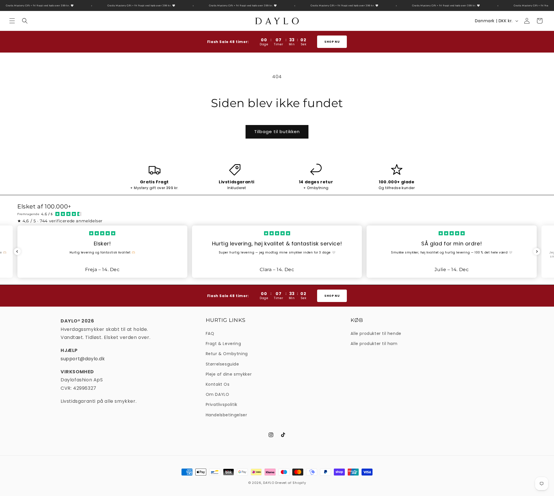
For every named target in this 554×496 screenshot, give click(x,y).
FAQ (210, 333)
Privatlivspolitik (221, 404)
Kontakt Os (218, 384)
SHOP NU (332, 42)
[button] (12, 20)
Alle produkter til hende (376, 333)
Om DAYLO (217, 394)
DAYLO (268, 482)
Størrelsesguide (222, 364)
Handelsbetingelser (226, 415)
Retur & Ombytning (227, 354)
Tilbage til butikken (277, 131)
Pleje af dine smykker (229, 374)
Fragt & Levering (223, 343)
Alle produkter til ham (374, 343)
